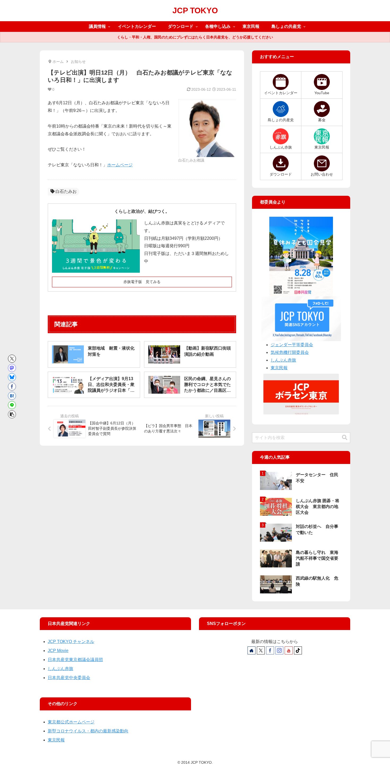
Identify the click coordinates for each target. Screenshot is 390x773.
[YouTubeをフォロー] (289, 650)
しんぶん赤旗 (283, 360)
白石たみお (66, 191)
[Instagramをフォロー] (279, 650)
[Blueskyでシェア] (12, 377)
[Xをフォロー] (261, 650)
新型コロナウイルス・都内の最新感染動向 (88, 731)
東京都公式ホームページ (71, 722)
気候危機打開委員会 (290, 352)
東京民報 (279, 368)
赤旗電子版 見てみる (142, 282)
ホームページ (120, 165)
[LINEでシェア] (12, 405)
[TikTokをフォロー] (298, 650)
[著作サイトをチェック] (251, 650)
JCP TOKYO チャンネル (71, 641)
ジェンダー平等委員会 (292, 344)
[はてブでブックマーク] (12, 396)
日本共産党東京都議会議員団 (75, 659)
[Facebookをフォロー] (270, 650)
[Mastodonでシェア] (12, 368)
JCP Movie (58, 650)
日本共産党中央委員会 (69, 677)
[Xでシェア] (12, 359)
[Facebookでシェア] (12, 386)
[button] (12, 414)
